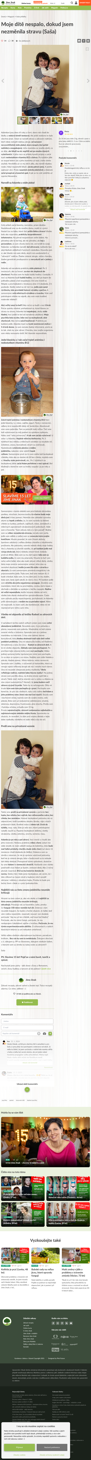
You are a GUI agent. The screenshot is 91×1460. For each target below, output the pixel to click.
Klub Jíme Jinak (28, 1339)
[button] (45, 80)
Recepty (4, 8)
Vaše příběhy (21, 17)
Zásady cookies (19, 1455)
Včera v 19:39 (69, 230)
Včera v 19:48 (69, 216)
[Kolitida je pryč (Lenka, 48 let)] (15, 1255)
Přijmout (19, 1447)
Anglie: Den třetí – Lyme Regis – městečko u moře (66, 1402)
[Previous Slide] (3, 80)
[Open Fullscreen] (87, 48)
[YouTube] (71, 1323)
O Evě (36, 8)
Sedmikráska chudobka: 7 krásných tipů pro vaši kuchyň (28, 1412)
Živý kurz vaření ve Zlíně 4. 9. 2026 (22, 1402)
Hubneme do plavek (41, 3)
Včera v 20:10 (69, 197)
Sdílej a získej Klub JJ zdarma (33, 1344)
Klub (20, 8)
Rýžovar (68, 199)
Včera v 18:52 (69, 244)
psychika (4, 1100)
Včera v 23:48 (69, 165)
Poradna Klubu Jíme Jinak (75, 188)
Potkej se (64, 8)
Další (62, 3)
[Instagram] (57, 1323)
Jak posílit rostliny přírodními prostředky (24, 1417)
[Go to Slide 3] (45, 120)
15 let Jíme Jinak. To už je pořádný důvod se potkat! (27, 1414)
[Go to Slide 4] (56, 120)
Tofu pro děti (56, 1409)
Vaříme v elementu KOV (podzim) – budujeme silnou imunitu (29, 1404)
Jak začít (45, 8)
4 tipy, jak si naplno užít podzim (61, 1397)
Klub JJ (52, 3)
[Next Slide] (88, 80)
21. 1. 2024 (15, 1041)
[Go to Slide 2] (34, 120)
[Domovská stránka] (8, 3)
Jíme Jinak (31, 980)
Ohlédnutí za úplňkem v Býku (61, 1400)
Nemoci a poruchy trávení (59, 1417)
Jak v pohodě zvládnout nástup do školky (24, 1407)
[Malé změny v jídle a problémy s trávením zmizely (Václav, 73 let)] (76, 1255)
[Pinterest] (62, 1323)
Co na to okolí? (71, 246)
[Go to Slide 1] (22, 120)
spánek (11, 1100)
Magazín (54, 8)
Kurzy (13, 8)
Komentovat (48, 1067)
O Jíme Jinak (27, 1331)
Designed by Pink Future (56, 1358)
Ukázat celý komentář (30, 1063)
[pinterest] (88, 41)
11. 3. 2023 (17, 1072)
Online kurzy (27, 1328)
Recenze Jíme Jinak (29, 1336)
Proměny (28, 8)
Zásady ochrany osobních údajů (52, 1455)
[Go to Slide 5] (68, 120)
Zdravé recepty (28, 1323)
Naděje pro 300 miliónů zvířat (61, 1412)
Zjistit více (46, 969)
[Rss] (66, 1323)
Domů (3, 17)
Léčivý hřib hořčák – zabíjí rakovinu (22, 1409)
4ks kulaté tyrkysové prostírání (61, 1395)
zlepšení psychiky (32, 1100)
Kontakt (26, 1347)
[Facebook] (53, 1323)
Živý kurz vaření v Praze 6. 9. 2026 (22, 1399)
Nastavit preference (52, 1447)
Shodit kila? (85, 3)
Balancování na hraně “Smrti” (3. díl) (62, 1414)
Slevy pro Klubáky (29, 1341)
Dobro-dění (55, 1419)
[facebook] (83, 41)
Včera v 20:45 (69, 186)
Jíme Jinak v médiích (30, 1333)
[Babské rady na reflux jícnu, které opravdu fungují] (45, 1255)
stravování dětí (20, 1100)
